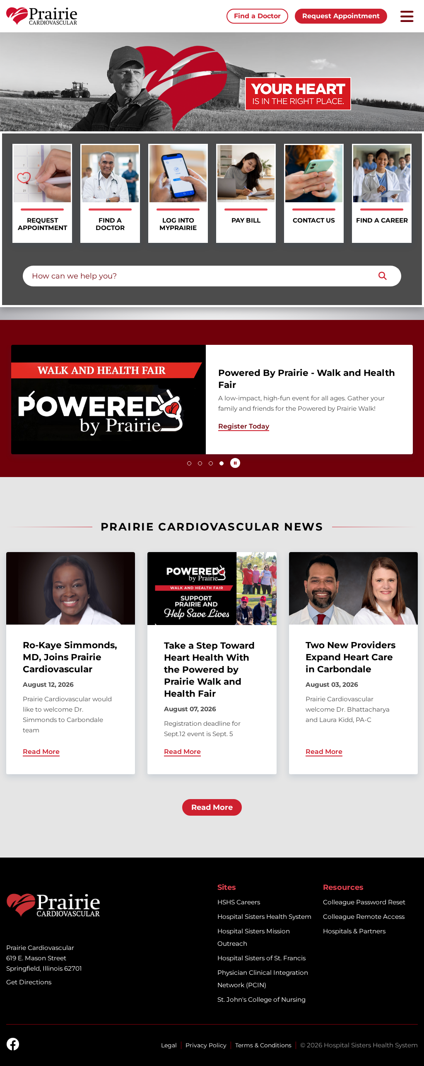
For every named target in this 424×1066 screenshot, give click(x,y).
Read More (212, 807)
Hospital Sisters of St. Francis (261, 958)
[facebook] (12, 1045)
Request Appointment (341, 16)
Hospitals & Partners (354, 931)
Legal (169, 1045)
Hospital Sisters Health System (264, 917)
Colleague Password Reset (364, 902)
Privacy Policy (206, 1045)
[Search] (382, 276)
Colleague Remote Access (364, 917)
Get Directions (28, 982)
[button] (32, 396)
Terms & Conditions (263, 1045)
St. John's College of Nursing (261, 999)
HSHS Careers (238, 902)
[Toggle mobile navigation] (407, 16)
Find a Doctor (257, 16)
